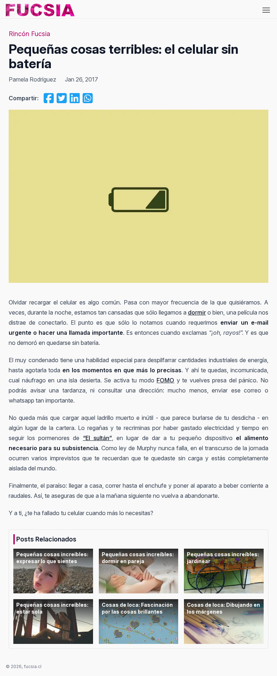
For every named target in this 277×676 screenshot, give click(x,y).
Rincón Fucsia (29, 34)
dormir (197, 312)
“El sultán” (97, 438)
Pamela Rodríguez (32, 79)
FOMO (165, 380)
